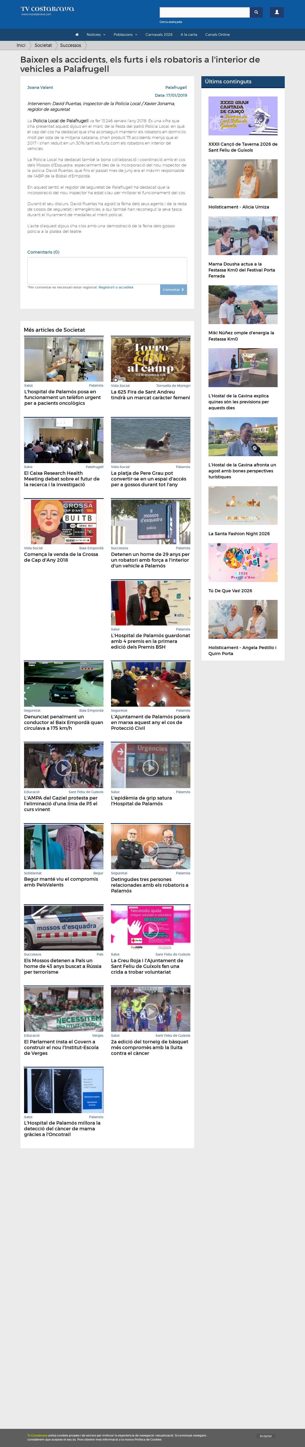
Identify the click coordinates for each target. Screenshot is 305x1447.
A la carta (189, 34)
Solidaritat (33, 873)
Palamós (96, 386)
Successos (70, 45)
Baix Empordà (91, 548)
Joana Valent (40, 87)
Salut (28, 386)
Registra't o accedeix (116, 287)
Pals (100, 954)
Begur (98, 873)
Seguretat (32, 711)
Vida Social (120, 386)
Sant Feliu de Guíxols (86, 792)
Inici (21, 45)
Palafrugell (176, 87)
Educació (32, 792)
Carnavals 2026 (159, 34)
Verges (97, 1036)
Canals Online (217, 34)
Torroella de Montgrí (173, 386)
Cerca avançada (171, 22)
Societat (43, 45)
